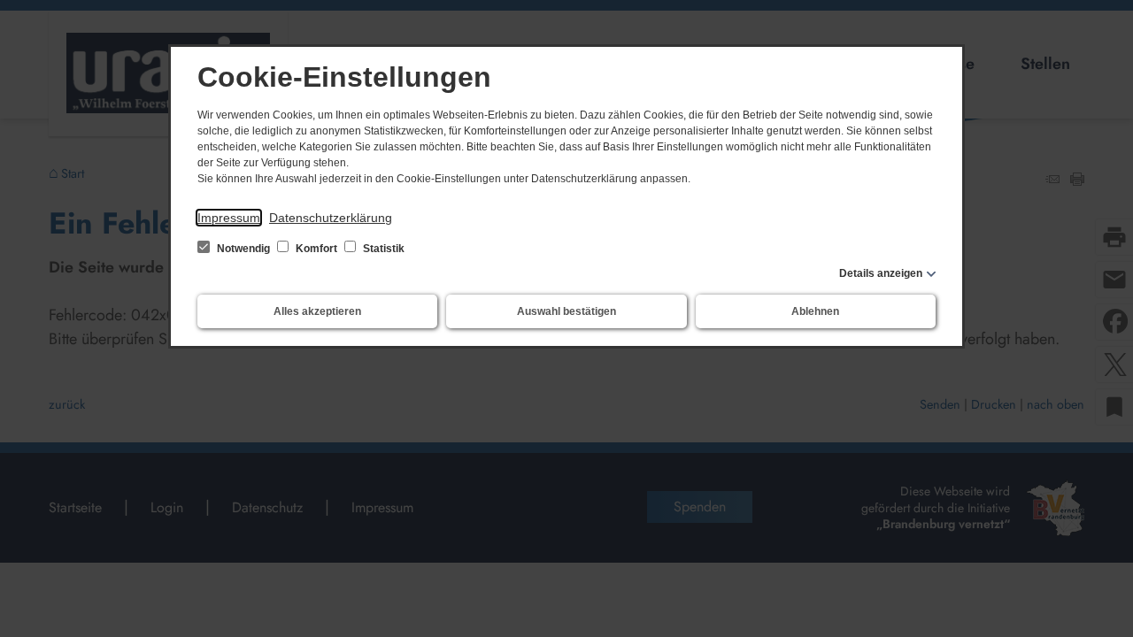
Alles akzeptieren (317, 311)
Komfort (316, 248)
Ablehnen (815, 311)
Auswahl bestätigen (566, 311)
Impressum (228, 218)
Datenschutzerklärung (330, 218)
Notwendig (243, 248)
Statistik (382, 248)
